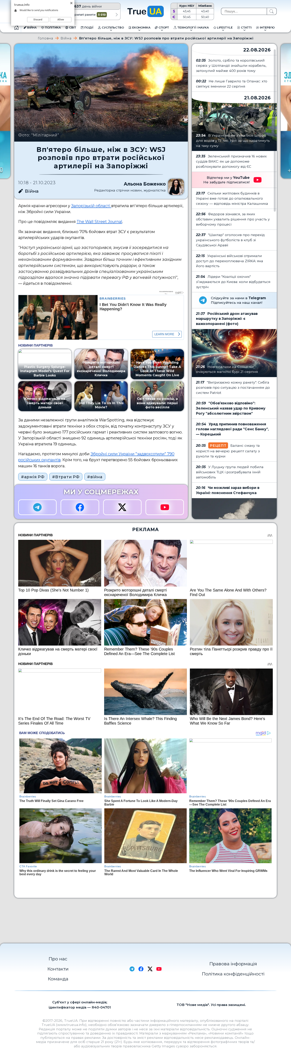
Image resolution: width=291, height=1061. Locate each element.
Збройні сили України (112, 453)
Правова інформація (233, 964)
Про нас (57, 959)
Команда (58, 979)
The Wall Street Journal (99, 221)
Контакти (57, 969)
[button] (116, 15)
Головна (45, 38)
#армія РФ (33, 476)
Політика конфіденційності (233, 974)
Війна (66, 38)
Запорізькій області (91, 205)
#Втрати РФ (66, 476)
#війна (95, 476)
